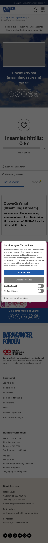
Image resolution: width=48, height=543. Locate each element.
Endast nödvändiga (24, 280)
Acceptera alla (24, 272)
